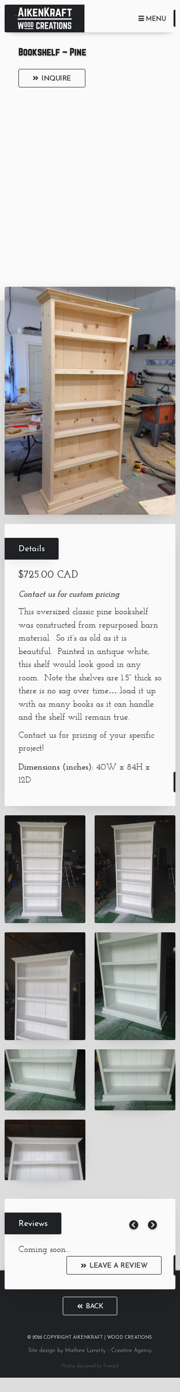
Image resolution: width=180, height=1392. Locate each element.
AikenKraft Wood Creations (44, 18)
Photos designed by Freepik (90, 1366)
